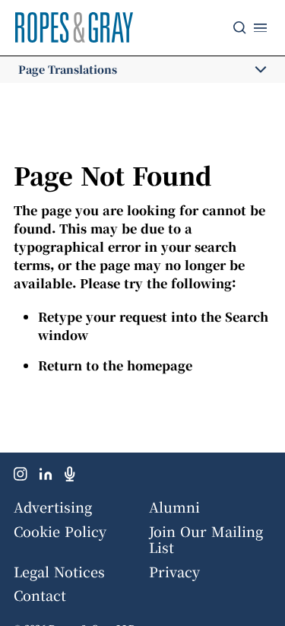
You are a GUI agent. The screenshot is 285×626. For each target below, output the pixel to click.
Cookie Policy (60, 531)
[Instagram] (20, 477)
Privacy (174, 571)
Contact (40, 595)
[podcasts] (70, 477)
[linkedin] (46, 477)
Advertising (53, 506)
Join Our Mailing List (206, 539)
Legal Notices (59, 571)
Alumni (174, 506)
